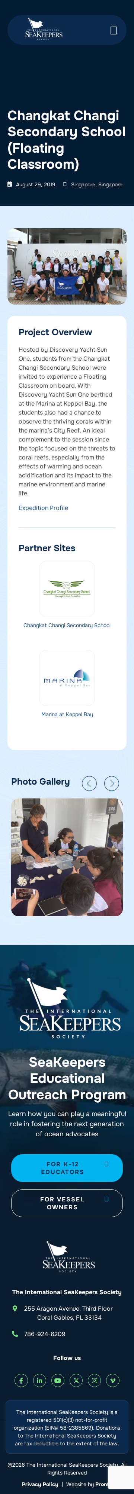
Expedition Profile (43, 508)
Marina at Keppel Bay (67, 714)
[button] (89, 783)
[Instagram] (94, 1380)
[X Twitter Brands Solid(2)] (76, 1380)
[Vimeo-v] (112, 1380)
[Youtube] (57, 1380)
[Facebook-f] (21, 1380)
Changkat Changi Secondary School (67, 625)
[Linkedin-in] (39, 1380)
